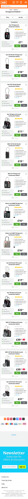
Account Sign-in (13, 494)
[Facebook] (17, 419)
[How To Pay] (14, 424)
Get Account (19, 494)
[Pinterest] (11, 419)
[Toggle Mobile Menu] (26, 2)
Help (3, 484)
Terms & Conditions (15, 493)
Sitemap (7, 494)
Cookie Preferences (6, 493)
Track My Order (6, 480)
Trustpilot (13, 434)
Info (24, 46)
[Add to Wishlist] (26, 25)
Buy (17, 46)
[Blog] (5, 419)
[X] (14, 419)
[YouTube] (8, 419)
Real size (17, 38)
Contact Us (5, 477)
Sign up (22, 467)
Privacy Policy (23, 493)
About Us (4, 487)
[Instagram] (20, 419)
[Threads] (23, 419)
